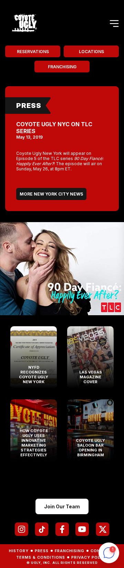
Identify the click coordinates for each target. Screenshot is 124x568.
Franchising (62, 66)
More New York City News (51, 194)
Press (28, 105)
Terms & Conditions (40, 557)
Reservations (33, 51)
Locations (91, 51)
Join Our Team (62, 506)
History (19, 550)
